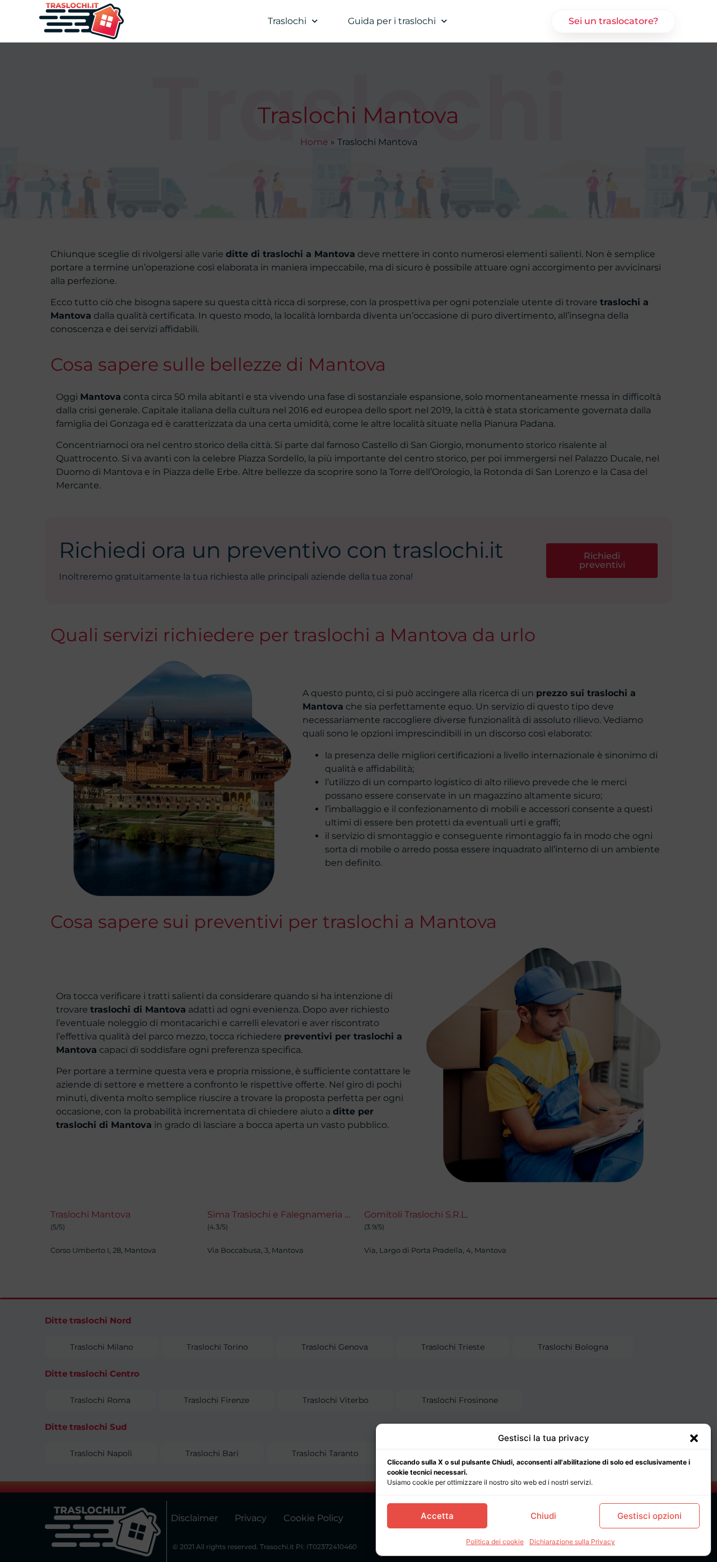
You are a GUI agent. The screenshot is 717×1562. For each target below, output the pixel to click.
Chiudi (543, 1515)
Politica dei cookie (495, 1541)
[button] (694, 1438)
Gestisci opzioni (649, 1515)
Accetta (437, 1515)
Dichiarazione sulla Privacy (572, 1541)
